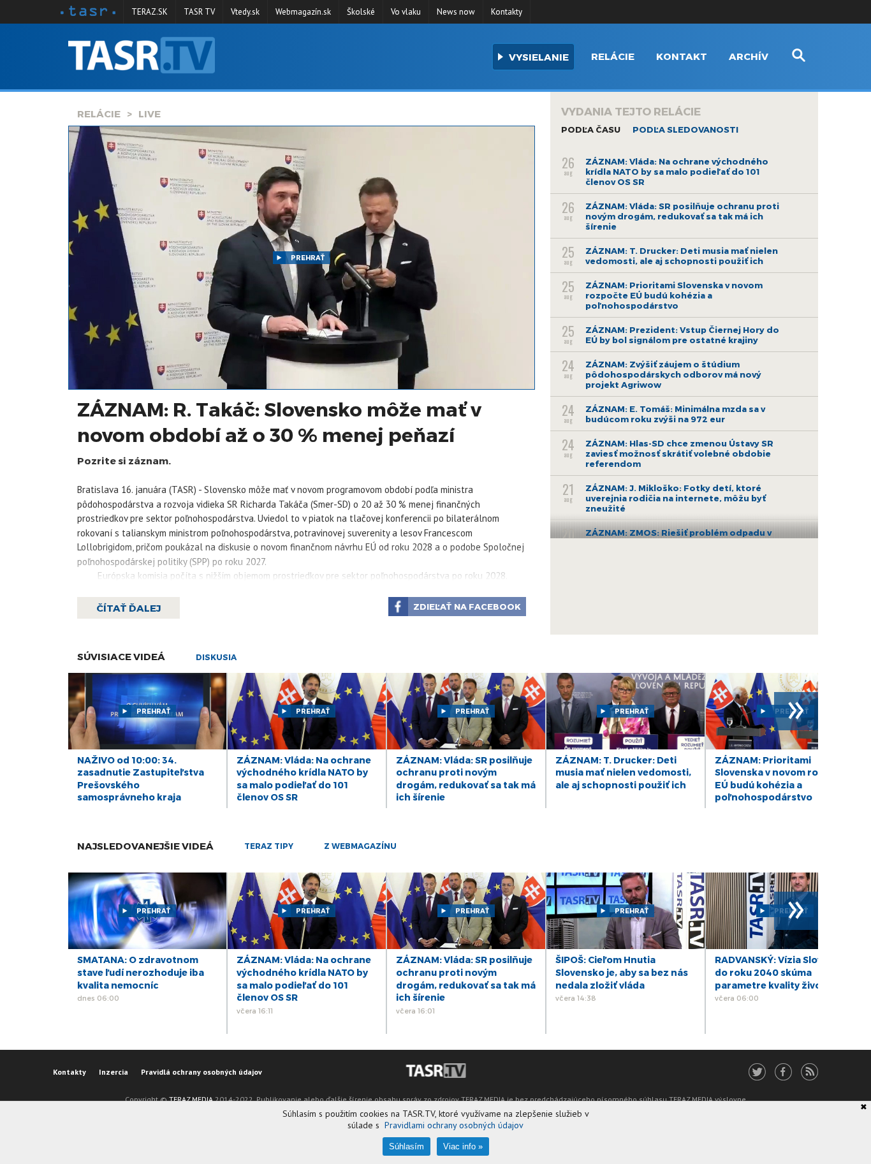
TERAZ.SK (149, 11)
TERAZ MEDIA (191, 1099)
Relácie (612, 56)
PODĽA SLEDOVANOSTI (685, 129)
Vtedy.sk (245, 11)
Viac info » (463, 1146)
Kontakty (506, 11)
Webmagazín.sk (303, 11)
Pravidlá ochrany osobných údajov (201, 1072)
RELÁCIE (99, 113)
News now (456, 11)
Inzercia (113, 1072)
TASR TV (199, 11)
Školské (361, 11)
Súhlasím (406, 1146)
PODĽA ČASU (590, 129)
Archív (748, 56)
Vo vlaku (406, 11)
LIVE (149, 113)
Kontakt (681, 56)
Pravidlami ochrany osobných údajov (453, 1125)
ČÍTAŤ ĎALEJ (128, 608)
